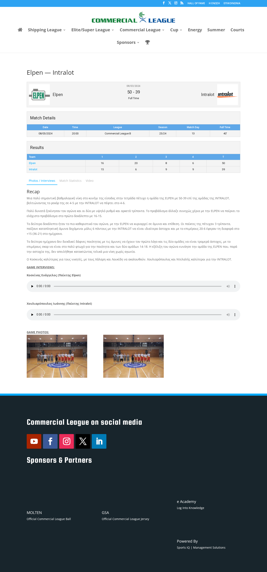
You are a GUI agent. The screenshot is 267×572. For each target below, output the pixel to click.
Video (89, 181)
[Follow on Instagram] (66, 441)
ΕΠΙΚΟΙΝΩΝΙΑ (232, 3)
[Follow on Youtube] (34, 441)
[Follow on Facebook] (50, 441)
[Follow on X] (83, 441)
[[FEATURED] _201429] (57, 356)
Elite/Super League (90, 30)
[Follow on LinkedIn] (99, 441)
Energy (195, 30)
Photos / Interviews (42, 181)
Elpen (32, 163)
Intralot (33, 169)
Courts (237, 30)
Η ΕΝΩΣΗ (214, 3)
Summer (216, 30)
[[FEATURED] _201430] (133, 356)
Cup (174, 30)
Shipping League (45, 30)
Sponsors (126, 43)
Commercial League (140, 30)
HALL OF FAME (196, 3)
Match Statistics (70, 181)
